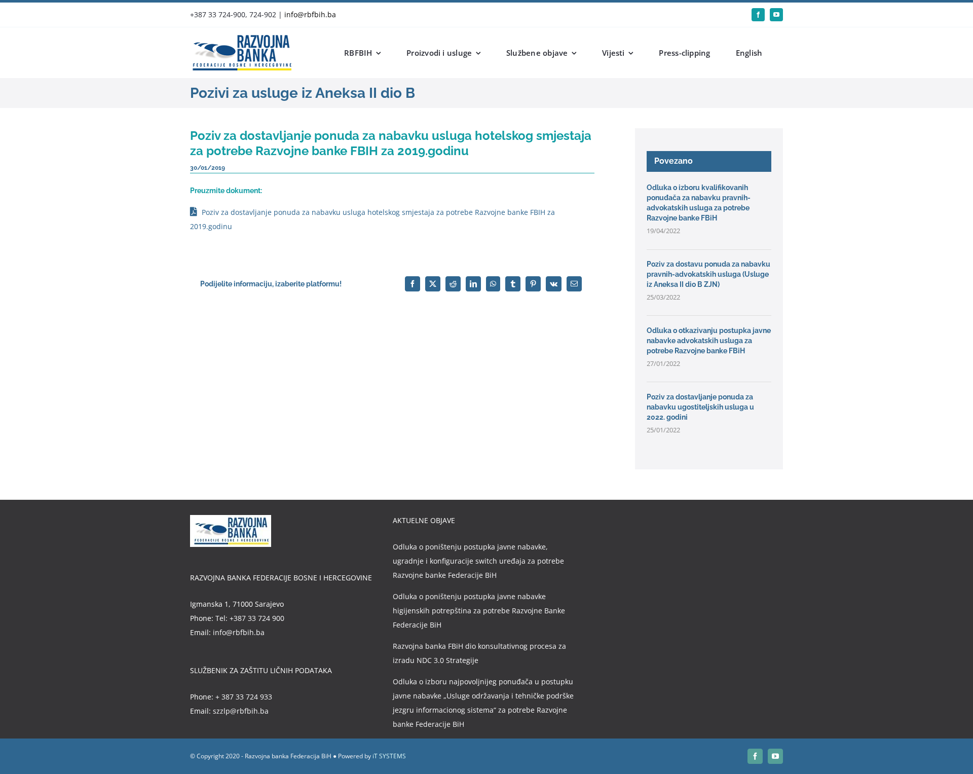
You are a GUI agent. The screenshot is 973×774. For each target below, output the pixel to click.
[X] (433, 284)
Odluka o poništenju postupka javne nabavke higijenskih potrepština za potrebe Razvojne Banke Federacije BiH (479, 611)
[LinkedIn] (473, 284)
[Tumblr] (513, 284)
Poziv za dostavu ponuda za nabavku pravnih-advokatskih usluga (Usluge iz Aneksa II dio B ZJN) (708, 274)
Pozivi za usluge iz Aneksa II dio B (302, 93)
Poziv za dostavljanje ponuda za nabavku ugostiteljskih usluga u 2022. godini (700, 407)
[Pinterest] (533, 284)
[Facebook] (412, 284)
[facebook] (758, 14)
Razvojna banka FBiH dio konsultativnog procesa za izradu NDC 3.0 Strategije (479, 653)
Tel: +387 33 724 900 (249, 618)
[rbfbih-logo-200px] (240, 38)
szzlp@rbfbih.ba (241, 711)
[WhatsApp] (493, 284)
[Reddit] (453, 284)
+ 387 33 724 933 (243, 697)
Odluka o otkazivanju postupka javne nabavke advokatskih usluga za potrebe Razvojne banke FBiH (709, 340)
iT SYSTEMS (389, 756)
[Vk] (553, 284)
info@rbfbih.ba (310, 14)
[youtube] (776, 14)
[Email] (574, 284)
